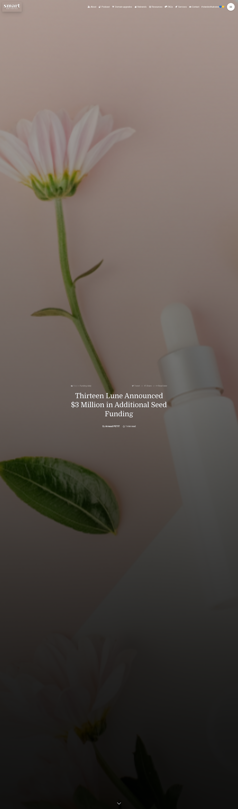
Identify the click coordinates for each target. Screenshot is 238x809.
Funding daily (85, 386)
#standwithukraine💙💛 (213, 7)
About (93, 7)
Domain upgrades (123, 7)
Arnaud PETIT (112, 426)
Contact (195, 7)
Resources (157, 7)
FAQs (170, 7)
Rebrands (142, 7)
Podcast (106, 7)
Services (182, 7)
